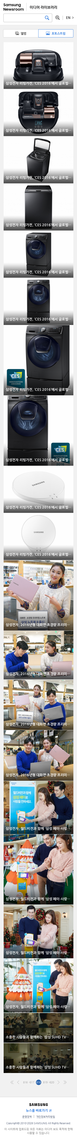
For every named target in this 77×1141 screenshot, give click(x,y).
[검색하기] (47, 18)
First (12, 1082)
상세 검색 (57, 17)
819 (45, 1082)
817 (32, 1082)
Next (58, 1082)
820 (52, 1082)
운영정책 (27, 1116)
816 (25, 1082)
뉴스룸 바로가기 (37, 1110)
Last (65, 1082)
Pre (18, 1082)
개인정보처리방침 (45, 1116)
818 (38, 1082)
